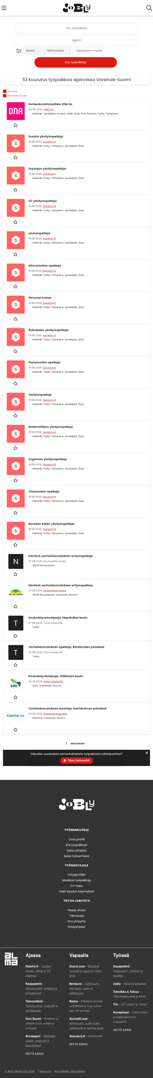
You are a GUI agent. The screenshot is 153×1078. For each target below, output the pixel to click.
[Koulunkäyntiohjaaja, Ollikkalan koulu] (16, 683)
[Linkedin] (77, 818)
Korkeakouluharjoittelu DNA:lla (50, 104)
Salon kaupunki (53, 681)
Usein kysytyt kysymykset (76, 891)
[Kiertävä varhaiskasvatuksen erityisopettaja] (16, 592)
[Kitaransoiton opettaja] (16, 272)
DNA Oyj (49, 109)
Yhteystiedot (76, 927)
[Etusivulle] (76, 7)
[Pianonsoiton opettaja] (16, 369)
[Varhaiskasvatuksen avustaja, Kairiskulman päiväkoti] (16, 715)
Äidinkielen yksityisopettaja (48, 330)
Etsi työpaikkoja (76, 845)
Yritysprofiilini (77, 875)
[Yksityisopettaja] (16, 402)
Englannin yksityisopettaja (47, 459)
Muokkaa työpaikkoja (76, 880)
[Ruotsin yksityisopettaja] (16, 143)
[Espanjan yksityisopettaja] (16, 175)
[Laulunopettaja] (16, 240)
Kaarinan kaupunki (55, 713)
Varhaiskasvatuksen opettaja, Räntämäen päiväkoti (66, 647)
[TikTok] (84, 818)
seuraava (77, 743)
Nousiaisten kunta (54, 590)
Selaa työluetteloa (76, 856)
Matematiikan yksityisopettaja (50, 427)
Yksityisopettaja (40, 395)
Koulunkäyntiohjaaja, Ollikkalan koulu (55, 676)
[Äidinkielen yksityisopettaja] (16, 337)
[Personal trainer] (16, 305)
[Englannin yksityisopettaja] (16, 466)
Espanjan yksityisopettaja (47, 169)
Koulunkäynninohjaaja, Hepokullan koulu (57, 618)
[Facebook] (64, 818)
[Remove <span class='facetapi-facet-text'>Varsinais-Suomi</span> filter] (5, 95)
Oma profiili (77, 839)
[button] (20, 51)
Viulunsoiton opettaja (43, 492)
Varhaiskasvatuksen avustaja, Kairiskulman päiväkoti (67, 709)
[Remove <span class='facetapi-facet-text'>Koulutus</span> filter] (5, 91)
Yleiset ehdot (76, 910)
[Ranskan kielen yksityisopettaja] (16, 531)
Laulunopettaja (39, 233)
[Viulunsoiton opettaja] (16, 498)
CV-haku (76, 886)
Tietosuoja (76, 916)
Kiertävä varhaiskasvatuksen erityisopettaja (60, 556)
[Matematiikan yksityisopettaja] (16, 434)
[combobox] (76, 28)
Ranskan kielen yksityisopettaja (51, 524)
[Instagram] (71, 818)
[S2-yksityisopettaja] (16, 208)
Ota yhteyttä (76, 921)
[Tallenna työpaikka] (15, 125)
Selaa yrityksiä (76, 850)
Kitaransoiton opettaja (44, 266)
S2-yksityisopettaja (42, 201)
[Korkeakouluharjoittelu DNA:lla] (16, 111)
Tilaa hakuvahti (79, 760)
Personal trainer (40, 298)
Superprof (49, 141)
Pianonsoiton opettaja (44, 362)
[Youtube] (89, 818)
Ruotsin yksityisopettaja (45, 136)
